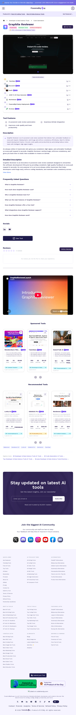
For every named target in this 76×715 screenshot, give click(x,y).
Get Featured (6, 560)
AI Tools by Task (33, 557)
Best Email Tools (7, 658)
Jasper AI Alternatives (57, 615)
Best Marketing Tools (9, 650)
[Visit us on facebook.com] (53, 539)
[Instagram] (40, 701)
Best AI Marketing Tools (9, 615)
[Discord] (22, 702)
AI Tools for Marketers (9, 623)
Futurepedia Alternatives (58, 571)
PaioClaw (47, 447)
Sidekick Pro (31, 447)
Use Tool (68, 27)
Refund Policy (7, 599)
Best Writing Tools (8, 636)
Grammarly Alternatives (57, 568)
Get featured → (68, 14)
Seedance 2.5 (15, 447)
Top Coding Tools (32, 612)
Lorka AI (23, 447)
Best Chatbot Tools (8, 664)
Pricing (4, 585)
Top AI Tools (31, 606)
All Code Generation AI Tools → (54, 456)
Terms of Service (8, 593)
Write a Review (66, 249)
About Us (5, 579)
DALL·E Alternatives (56, 626)
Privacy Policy (6, 596)
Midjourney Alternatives (57, 563)
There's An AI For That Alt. (58, 574)
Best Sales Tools (8, 661)
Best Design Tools (8, 653)
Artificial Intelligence (35, 27)
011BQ (42, 710)
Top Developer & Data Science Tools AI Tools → (18, 459)
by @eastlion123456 (33, 435)
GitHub (5, 582)
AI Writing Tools (31, 560)
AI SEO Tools (30, 571)
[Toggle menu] (3, 8)
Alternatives (56, 557)
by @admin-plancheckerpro (59, 369)
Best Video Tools (8, 647)
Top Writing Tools (32, 609)
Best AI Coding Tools (18, 14)
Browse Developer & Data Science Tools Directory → (52, 459)
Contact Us (6, 588)
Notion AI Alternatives (57, 623)
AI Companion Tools (32, 582)
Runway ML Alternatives (57, 629)
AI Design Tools (31, 568)
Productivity (13, 27)
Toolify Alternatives (56, 577)
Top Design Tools (32, 626)
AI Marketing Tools (32, 574)
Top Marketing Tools (32, 620)
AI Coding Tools (31, 563)
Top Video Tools (31, 617)
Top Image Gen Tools (33, 615)
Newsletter (6, 574)
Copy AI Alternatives (56, 617)
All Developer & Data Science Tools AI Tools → (28, 456)
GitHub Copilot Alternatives (58, 565)
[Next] (40, 377)
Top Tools (5, 568)
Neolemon (40, 447)
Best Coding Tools (8, 642)
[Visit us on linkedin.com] (30, 539)
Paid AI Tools (54, 645)
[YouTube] (49, 701)
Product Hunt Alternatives (58, 579)
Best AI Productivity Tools (10, 617)
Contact (12, 706)
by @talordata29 (8, 369)
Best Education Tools (9, 667)
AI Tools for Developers (9, 626)
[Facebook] (36, 701)
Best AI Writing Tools (9, 612)
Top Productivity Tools (33, 629)
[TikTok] (44, 701)
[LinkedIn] (26, 701)
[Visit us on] (60, 539)
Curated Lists (8, 633)
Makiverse (6, 447)
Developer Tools (23, 27)
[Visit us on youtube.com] (45, 539)
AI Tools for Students (9, 620)
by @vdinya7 (31, 370)
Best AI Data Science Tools (35, 14)
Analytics (29, 647)
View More (7, 172)
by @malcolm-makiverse (10, 435)
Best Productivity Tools (9, 656)
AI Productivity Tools (32, 579)
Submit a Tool (7, 590)
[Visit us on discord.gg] (23, 539)
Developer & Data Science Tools (19, 20)
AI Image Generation (32, 577)
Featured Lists (56, 606)
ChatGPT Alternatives (57, 560)
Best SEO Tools (7, 639)
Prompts (5, 577)
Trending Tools (7, 563)
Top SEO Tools (31, 623)
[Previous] (35, 377)
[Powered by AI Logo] (38, 8)
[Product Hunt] (52, 684)
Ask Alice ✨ (30, 645)
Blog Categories (31, 639)
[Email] (31, 702)
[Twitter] (17, 701)
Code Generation (39, 20)
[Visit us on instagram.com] (38, 539)
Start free (29, 2)
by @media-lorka (57, 435)
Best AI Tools (6, 609)
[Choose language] (56, 701)
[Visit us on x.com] (15, 539)
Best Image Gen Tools (9, 645)
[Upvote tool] (20, 332)
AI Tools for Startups (9, 629)
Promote (19, 706)
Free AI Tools (6, 565)
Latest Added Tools (32, 642)
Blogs (28, 636)
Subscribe (58, 499)
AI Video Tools (31, 565)
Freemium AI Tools (56, 639)
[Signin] (73, 8)
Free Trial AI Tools (56, 642)
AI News (5, 571)
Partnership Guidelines (9, 601)
